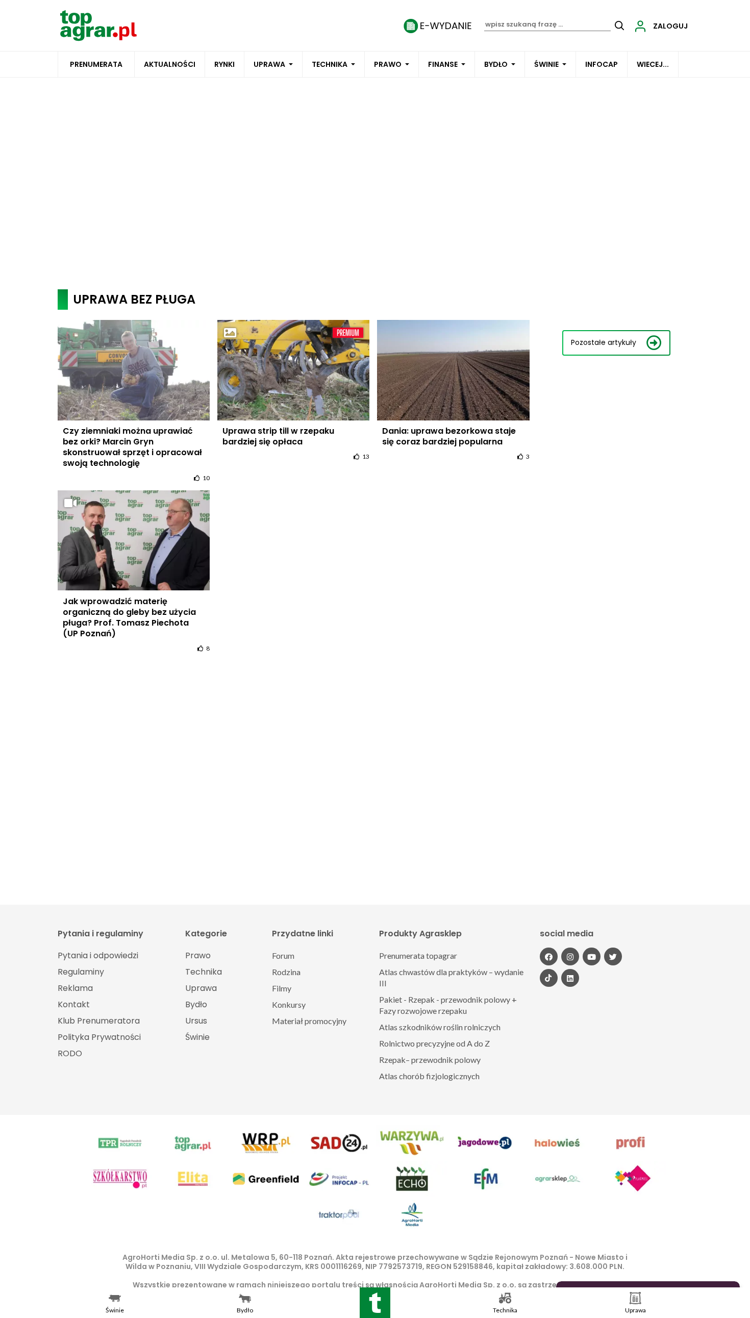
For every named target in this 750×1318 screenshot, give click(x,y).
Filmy (281, 988)
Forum (283, 955)
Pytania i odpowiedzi (98, 955)
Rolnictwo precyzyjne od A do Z (434, 1043)
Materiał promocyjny (309, 1021)
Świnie (546, 64)
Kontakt (74, 1004)
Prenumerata (96, 64)
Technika (329, 64)
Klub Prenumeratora (99, 1021)
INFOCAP (601, 64)
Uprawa (269, 64)
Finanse (443, 64)
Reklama (75, 988)
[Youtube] (592, 956)
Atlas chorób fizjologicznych (429, 1076)
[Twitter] (613, 956)
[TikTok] (549, 978)
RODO (70, 1053)
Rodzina (286, 972)
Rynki (224, 64)
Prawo (388, 64)
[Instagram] (570, 956)
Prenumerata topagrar (418, 955)
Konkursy (289, 1004)
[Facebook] (549, 956)
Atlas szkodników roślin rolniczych (440, 1027)
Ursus (196, 1021)
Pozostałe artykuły (603, 343)
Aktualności (169, 64)
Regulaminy (81, 972)
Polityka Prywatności (99, 1037)
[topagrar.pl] (98, 24)
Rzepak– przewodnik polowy (430, 1059)
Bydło (496, 64)
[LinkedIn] (570, 978)
